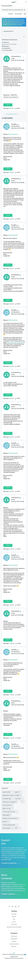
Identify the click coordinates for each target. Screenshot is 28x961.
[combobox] (14, 10)
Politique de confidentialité (8, 954)
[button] (23, 57)
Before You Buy (7, 808)
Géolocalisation (7, 828)
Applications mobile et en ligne (11, 795)
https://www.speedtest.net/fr (15, 342)
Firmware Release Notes (9, 825)
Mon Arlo (14, 946)
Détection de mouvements (11, 97)
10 (9, 549)
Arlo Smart (18, 798)
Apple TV (17, 792)
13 (9, 694)
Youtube (16, 906)
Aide (25, 13)
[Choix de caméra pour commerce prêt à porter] (22, 114)
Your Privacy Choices (18, 954)
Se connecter (18, 13)
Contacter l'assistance (8, 894)
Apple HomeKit (7, 792)
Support (14, 941)
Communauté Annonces (9, 811)
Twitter (12, 906)
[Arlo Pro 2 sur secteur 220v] (19, 114)
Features (5, 821)
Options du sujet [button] (24, 37)
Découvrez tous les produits (14, 927)
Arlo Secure (14, 936)
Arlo (14, 919)
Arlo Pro (14, 916)
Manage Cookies (14, 956)
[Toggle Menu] (26, 2)
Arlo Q (14, 921)
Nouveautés (14, 938)
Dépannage (6, 815)
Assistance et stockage (9, 802)
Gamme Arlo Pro (8, 31)
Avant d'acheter (7, 805)
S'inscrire (10, 13)
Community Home (14, 944)
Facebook (9, 906)
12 (9, 643)
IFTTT (16, 828)
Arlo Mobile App (7, 798)
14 (9, 738)
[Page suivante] (24, 802)
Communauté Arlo (6, 6)
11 (9, 605)
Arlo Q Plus (14, 924)
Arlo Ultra (14, 914)
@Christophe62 (13, 134)
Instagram (19, 906)
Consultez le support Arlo (9, 863)
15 (9, 783)
